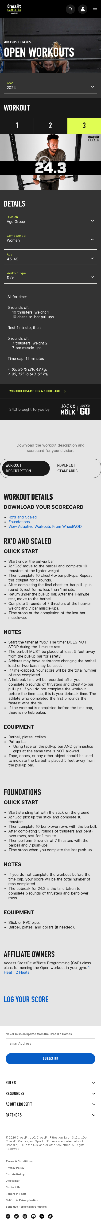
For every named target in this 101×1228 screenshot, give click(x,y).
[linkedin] (41, 1216)
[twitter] (16, 1216)
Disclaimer (12, 1180)
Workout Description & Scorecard (34, 391)
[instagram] (25, 1216)
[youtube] (33, 1216)
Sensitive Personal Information (26, 1206)
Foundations (19, 521)
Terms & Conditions (19, 1161)
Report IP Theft (16, 1193)
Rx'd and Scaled (22, 517)
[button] (95, 9)
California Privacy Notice (22, 1200)
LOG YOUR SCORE (26, 1000)
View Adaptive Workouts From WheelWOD (45, 526)
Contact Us (13, 1187)
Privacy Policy (15, 1167)
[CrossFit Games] (14, 9)
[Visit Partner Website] (75, 409)
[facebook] (8, 1216)
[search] (70, 9)
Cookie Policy (15, 1174)
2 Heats (22, 972)
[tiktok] (50, 1216)
